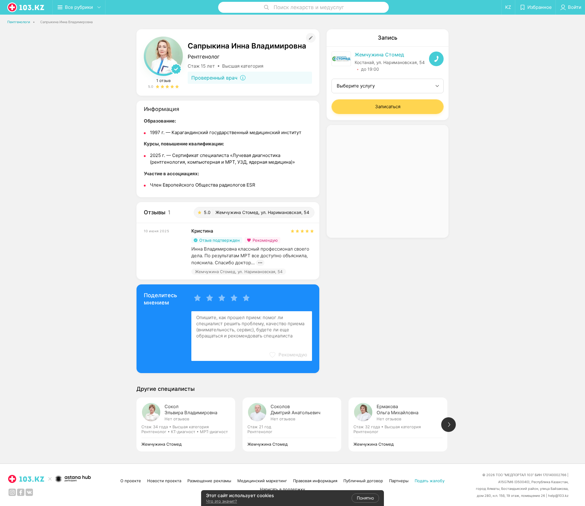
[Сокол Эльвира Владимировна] (189, 424)
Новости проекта (164, 480)
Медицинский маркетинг (262, 480)
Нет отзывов (177, 418)
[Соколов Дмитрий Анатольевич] (296, 424)
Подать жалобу (430, 480)
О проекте (130, 480)
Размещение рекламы (209, 480)
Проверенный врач (214, 78)
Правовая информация (315, 480)
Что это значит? (221, 501)
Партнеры (399, 480)
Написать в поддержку (282, 489)
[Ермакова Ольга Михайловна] (402, 424)
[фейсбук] (20, 492)
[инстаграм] (12, 492)
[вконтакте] (29, 492)
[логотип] (26, 7)
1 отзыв (163, 80)
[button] (288, 354)
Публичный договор (363, 480)
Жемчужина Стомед (379, 55)
